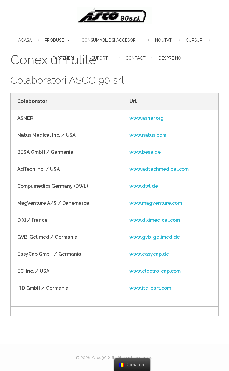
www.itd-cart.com (150, 288)
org (160, 118)
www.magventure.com (155, 203)
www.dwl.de (143, 186)
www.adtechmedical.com (159, 169)
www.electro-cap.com (155, 271)
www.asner (141, 118)
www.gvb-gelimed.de (154, 237)
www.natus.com (147, 135)
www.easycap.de (149, 254)
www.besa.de (145, 152)
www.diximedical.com (154, 220)
